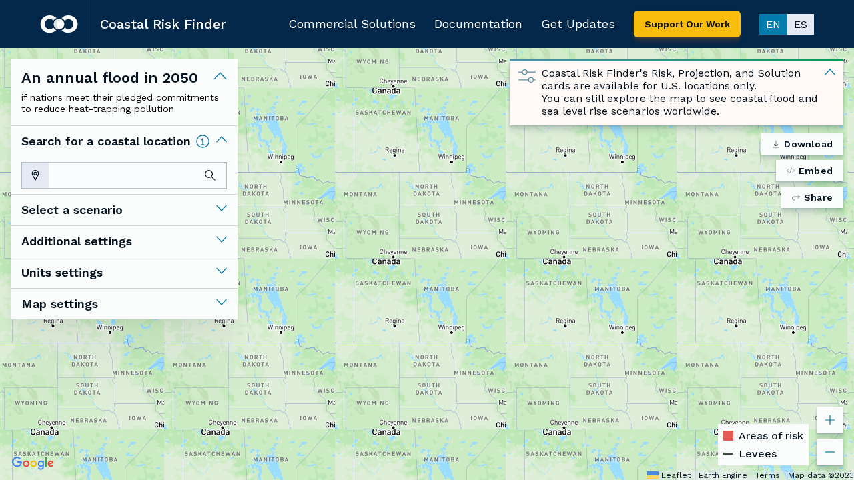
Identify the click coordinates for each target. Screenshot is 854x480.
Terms (767, 475)
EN (773, 24)
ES (800, 24)
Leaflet (676, 475)
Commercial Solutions (352, 24)
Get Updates (578, 24)
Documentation (478, 24)
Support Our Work (687, 24)
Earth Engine (723, 475)
